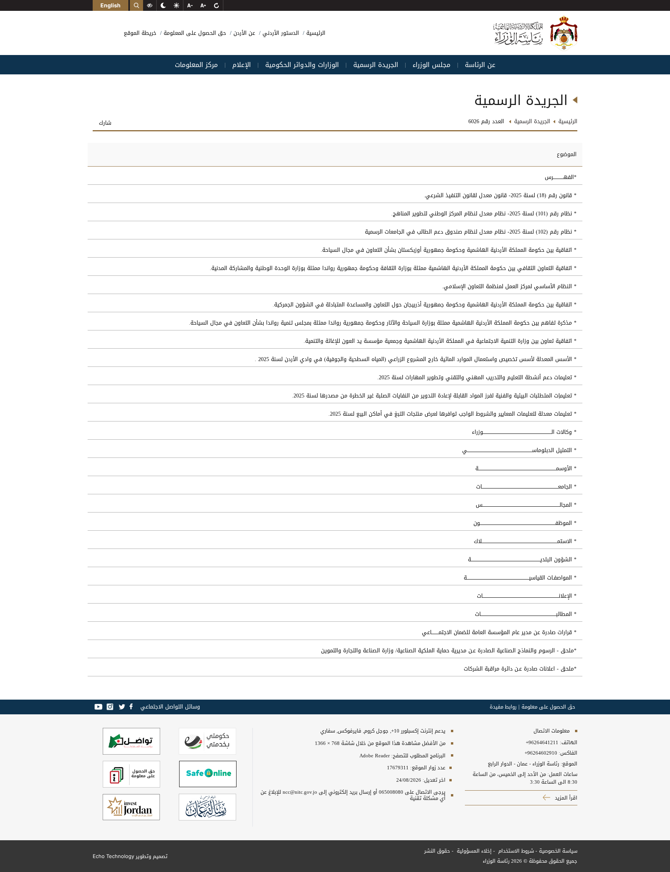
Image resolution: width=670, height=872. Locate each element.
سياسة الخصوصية (558, 851)
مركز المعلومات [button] (196, 64)
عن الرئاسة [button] (480, 64)
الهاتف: (567, 742)
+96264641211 (542, 742)
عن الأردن (243, 33)
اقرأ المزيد (565, 798)
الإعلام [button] (241, 64)
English (110, 5)
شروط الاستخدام (515, 851)
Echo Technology (113, 856)
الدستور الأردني (280, 33)
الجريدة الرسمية (532, 121)
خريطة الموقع (140, 33)
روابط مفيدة (503, 707)
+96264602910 (541, 753)
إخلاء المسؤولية (473, 851)
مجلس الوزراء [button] (432, 64)
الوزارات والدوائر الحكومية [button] (302, 64)
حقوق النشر (437, 851)
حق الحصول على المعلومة (194, 33)
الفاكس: (568, 753)
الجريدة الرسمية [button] (375, 64)
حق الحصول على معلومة (548, 707)
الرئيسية (314, 33)
